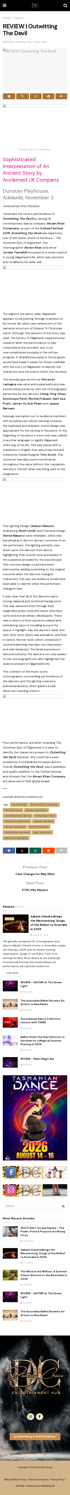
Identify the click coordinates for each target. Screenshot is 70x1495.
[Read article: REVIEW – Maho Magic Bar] (10, 1062)
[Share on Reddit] (48, 96)
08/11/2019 (9, 42)
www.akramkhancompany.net (23, 797)
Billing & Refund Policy (15, 1479)
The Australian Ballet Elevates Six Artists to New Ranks (43, 1002)
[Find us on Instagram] (30, 1416)
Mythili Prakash (38, 826)
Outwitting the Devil (17, 832)
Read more (14, 972)
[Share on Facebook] (9, 96)
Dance (18, 18)
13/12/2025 (27, 1028)
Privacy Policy (57, 1479)
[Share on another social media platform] (61, 96)
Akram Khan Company (44, 804)
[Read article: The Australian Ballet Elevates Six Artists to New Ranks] (10, 1004)
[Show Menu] (4, 5)
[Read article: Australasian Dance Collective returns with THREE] (10, 1022)
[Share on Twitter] (22, 96)
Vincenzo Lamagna (16, 838)
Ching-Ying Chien (36, 810)
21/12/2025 (37, 935)
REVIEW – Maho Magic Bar (37, 1058)
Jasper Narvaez (43, 821)
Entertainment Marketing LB (41, 1486)
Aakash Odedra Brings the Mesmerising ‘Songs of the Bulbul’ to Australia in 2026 (48, 922)
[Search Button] (65, 5)
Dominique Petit (45, 815)
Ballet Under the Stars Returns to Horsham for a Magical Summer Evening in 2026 (43, 1040)
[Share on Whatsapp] (36, 96)
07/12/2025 (27, 1064)
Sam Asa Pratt (42, 832)
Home (7, 18)
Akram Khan (19, 804)
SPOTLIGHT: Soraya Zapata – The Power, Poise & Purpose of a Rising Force (43, 1231)
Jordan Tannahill (15, 826)
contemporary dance (18, 815)
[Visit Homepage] (35, 5)
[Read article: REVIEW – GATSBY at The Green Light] (10, 986)
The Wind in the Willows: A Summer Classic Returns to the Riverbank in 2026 (44, 1275)
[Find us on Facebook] (39, 1416)
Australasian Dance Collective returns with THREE (40, 1020)
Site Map (20, 1486)
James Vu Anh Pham (17, 821)
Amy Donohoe (13, 810)
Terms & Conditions (38, 1479)
